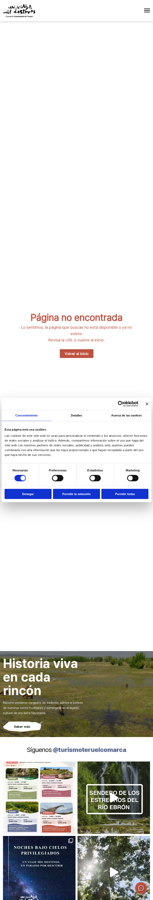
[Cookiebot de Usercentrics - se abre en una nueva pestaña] (120, 404)
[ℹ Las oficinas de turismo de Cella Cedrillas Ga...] (39, 798)
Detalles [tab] (76, 415)
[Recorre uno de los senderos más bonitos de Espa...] (113, 798)
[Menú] (147, 10)
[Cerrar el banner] (147, 403)
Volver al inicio (76, 353)
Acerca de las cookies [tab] (126, 415)
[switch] (57, 478)
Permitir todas (125, 494)
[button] (141, 888)
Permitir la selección (76, 494)
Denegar (28, 494)
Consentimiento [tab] (26, 415)
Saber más (22, 726)
